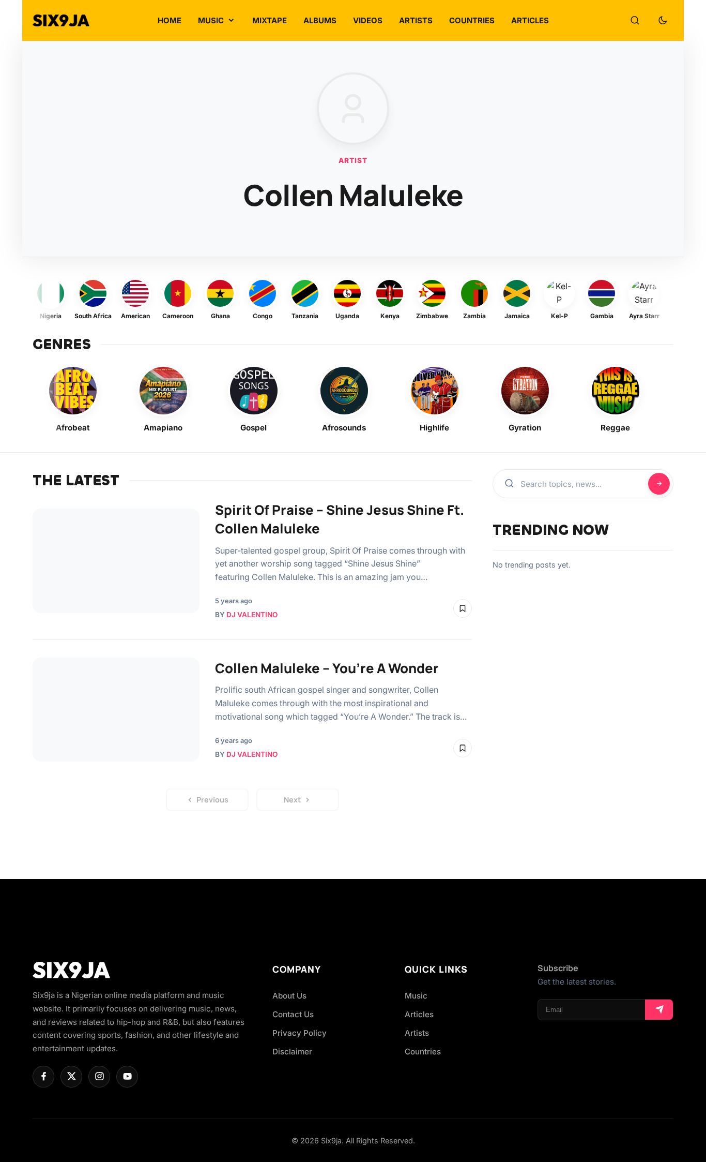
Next (292, 800)
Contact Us (293, 1014)
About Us (289, 996)
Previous (212, 800)
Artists (417, 1033)
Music (416, 996)
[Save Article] (462, 608)
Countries (423, 1051)
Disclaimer (292, 1051)
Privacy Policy (299, 1033)
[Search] (635, 21)
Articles (419, 1014)
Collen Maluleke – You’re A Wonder (327, 668)
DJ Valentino (252, 614)
